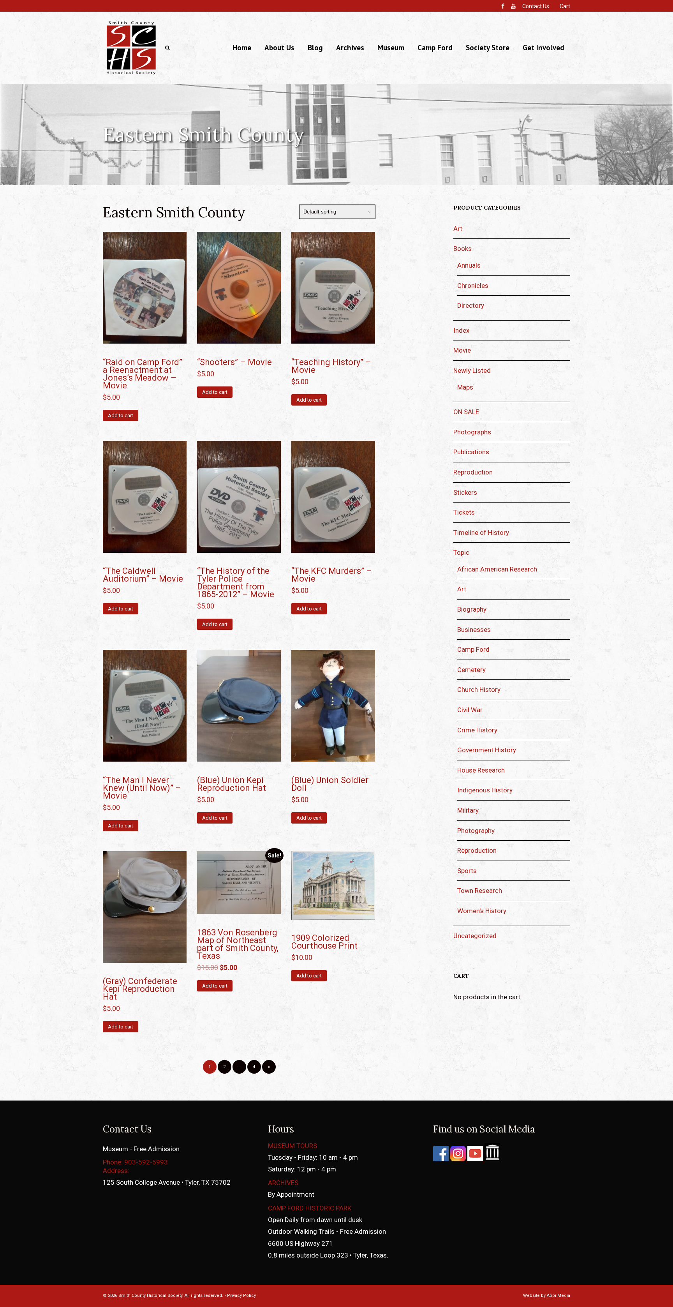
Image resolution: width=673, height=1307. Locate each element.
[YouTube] (513, 6)
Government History (486, 750)
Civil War (470, 710)
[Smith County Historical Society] (131, 74)
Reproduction (473, 472)
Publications (471, 452)
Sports (467, 871)
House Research (481, 770)
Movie (462, 350)
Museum (390, 47)
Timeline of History (481, 532)
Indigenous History (485, 790)
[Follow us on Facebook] (441, 1159)
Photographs (472, 432)
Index (461, 330)
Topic (461, 552)
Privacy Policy (241, 1295)
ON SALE (466, 412)
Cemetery (471, 670)
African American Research (497, 569)
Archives (350, 47)
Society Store (487, 47)
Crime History (477, 730)
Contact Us (535, 6)
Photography (476, 830)
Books (462, 248)
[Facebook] (502, 6)
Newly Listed (472, 370)
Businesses (474, 629)
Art (457, 229)
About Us (279, 47)
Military (468, 810)
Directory (470, 305)
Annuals (469, 265)
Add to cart (120, 415)
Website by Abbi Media (546, 1295)
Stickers (465, 492)
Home (242, 47)
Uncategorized (475, 936)
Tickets (464, 512)
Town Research (479, 890)
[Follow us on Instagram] (457, 1159)
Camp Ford (435, 47)
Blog (315, 47)
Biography (471, 609)
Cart (565, 6)
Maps (465, 387)
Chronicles (472, 285)
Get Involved (543, 47)
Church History (478, 689)
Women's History (481, 911)
